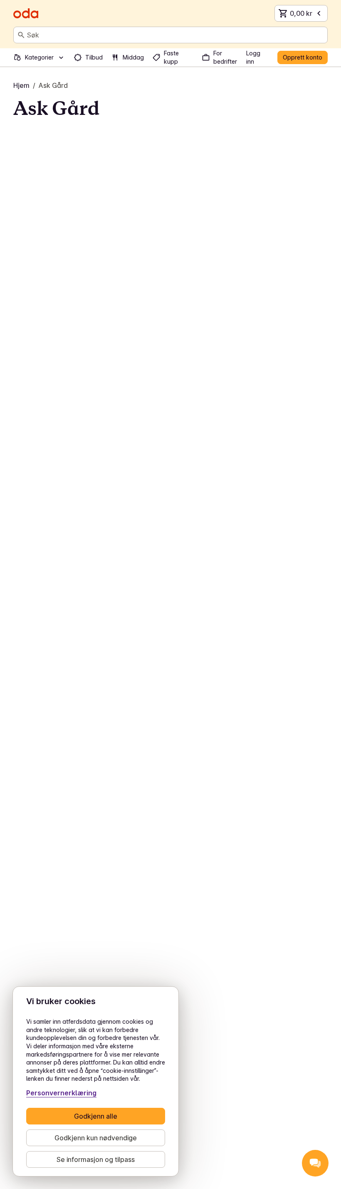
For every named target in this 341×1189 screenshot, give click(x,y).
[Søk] (21, 35)
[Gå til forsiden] (25, 13)
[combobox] (175, 35)
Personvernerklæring (61, 1093)
